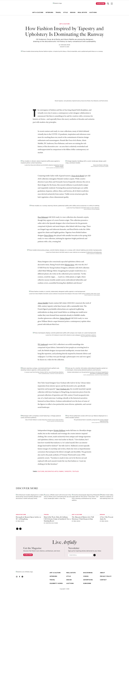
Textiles (75, 471)
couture (40, 471)
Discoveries (88, 572)
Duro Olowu (48, 235)
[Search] (108, 3)
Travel (52, 580)
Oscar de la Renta (77, 176)
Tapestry (68, 471)
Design (69, 580)
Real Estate (71, 572)
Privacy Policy (106, 576)
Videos (86, 576)
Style (68, 576)
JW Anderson (42, 344)
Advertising (88, 580)
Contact (103, 580)
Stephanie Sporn (65, 44)
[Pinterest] (22, 577)
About (102, 572)
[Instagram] (17, 577)
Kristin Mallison (59, 430)
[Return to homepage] (26, 572)
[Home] (64, 5)
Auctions (70, 583)
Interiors (53, 576)
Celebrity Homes (56, 583)
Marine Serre (69, 265)
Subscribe (101, 3)
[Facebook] (19, 577)
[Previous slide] (17, 528)
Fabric (61, 471)
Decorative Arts (51, 471)
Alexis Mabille (43, 303)
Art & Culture (55, 572)
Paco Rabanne (43, 217)
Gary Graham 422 (62, 389)
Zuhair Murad (65, 318)
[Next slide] (20, 528)
